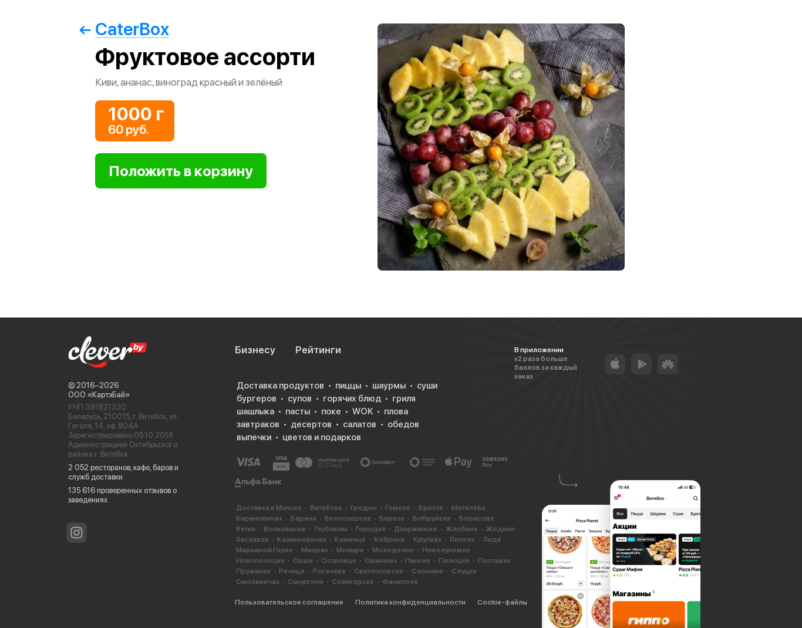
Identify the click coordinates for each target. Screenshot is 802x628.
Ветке (245, 529)
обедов (403, 424)
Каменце (350, 539)
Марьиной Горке (264, 550)
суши (427, 385)
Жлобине (462, 529)
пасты (297, 411)
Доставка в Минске (269, 508)
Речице (292, 571)
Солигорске (353, 582)
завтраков (258, 424)
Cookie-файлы (502, 602)
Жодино (500, 529)
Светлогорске (378, 571)
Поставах (494, 560)
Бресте (431, 508)
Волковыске (285, 529)
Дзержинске (415, 529)
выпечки (254, 437)
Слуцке (464, 571)
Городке (371, 529)
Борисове (476, 518)
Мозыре (350, 550)
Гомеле (397, 508)
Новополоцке (260, 560)
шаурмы (389, 385)
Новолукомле (446, 550)
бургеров (257, 398)
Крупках (427, 539)
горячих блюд (352, 398)
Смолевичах (257, 582)
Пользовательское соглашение (289, 602)
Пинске (417, 560)
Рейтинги (318, 350)
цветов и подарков (321, 437)
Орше (303, 560)
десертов (311, 424)
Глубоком (331, 529)
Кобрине (389, 539)
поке (331, 411)
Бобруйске (432, 518)
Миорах (314, 550)
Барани (303, 518)
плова (396, 411)
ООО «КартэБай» (99, 394)
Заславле (252, 539)
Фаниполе (400, 582)
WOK (362, 411)
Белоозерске (348, 518)
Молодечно (393, 550)
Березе (392, 518)
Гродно (364, 508)
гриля (404, 398)
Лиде (492, 539)
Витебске (326, 508)
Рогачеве (329, 571)
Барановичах (259, 518)
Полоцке (454, 560)
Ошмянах (381, 560)
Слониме (427, 571)
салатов (359, 424)
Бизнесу (255, 350)
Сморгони (306, 582)
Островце (338, 560)
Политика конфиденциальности (410, 602)
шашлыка (255, 411)
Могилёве (468, 508)
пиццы (348, 385)
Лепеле (462, 539)
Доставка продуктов (280, 385)
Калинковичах (301, 539)
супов (300, 398)
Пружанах (253, 571)
